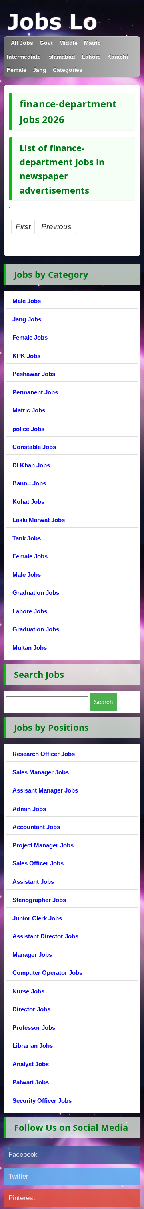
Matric (92, 43)
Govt (46, 43)
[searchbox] (47, 702)
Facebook (23, 1154)
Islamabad (61, 57)
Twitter (18, 1176)
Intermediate (24, 57)
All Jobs (22, 43)
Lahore (91, 57)
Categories (67, 70)
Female (16, 70)
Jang (39, 70)
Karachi (117, 57)
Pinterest (21, 1198)
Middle (68, 43)
